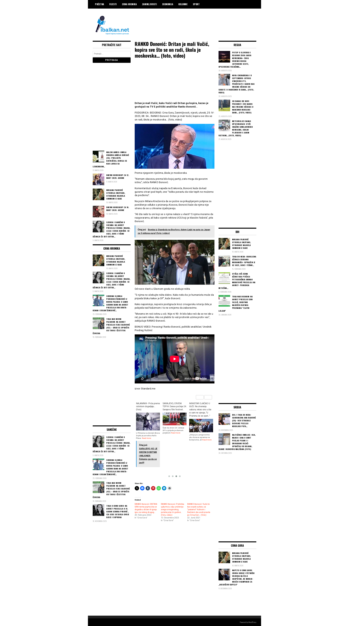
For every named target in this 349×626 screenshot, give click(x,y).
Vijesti (113, 4)
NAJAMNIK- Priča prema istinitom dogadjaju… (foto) (148, 406)
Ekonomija (167, 4)
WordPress (252, 622)
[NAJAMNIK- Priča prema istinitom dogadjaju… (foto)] (148, 421)
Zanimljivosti (149, 4)
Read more (146, 438)
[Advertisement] (206, 19)
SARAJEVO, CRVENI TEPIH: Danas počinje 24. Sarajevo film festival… (174, 406)
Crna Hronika (129, 4)
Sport (196, 4)
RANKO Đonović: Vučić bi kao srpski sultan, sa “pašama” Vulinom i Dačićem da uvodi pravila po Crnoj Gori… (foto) (198, 509)
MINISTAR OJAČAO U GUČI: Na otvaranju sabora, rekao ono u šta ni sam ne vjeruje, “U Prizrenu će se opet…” (200, 409)
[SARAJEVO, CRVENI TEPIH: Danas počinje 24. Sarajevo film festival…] (174, 419)
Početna (99, 4)
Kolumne (183, 4)
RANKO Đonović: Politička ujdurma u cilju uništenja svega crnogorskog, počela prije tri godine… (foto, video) (172, 509)
